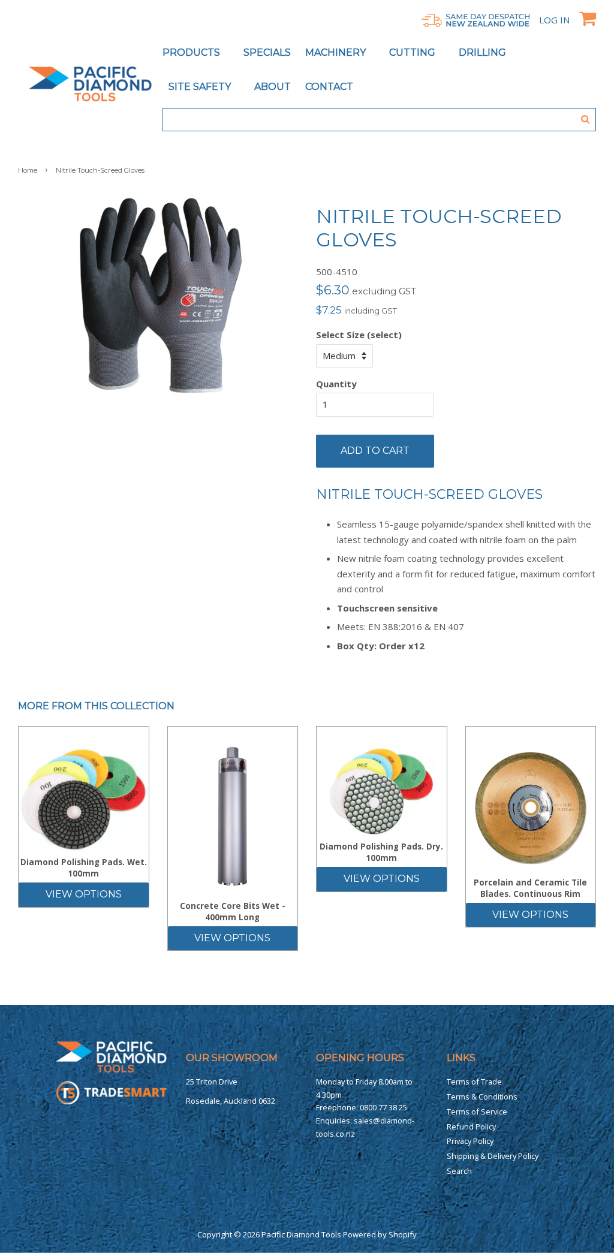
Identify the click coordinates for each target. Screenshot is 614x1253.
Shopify (403, 1234)
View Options (84, 894)
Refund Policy (471, 1126)
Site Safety (200, 86)
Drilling (483, 52)
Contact (329, 86)
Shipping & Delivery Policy (492, 1155)
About (272, 86)
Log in (554, 20)
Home (27, 170)
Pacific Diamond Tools (301, 1234)
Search (459, 1170)
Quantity (336, 384)
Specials (267, 52)
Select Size (340, 335)
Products (192, 52)
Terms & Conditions (482, 1096)
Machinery (336, 52)
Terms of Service (477, 1111)
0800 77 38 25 (383, 1107)
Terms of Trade (474, 1081)
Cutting (413, 52)
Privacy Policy (470, 1140)
